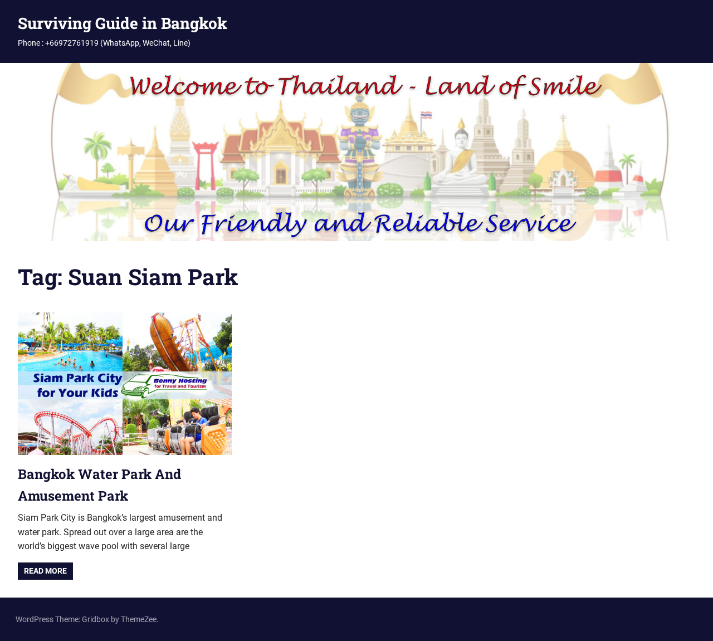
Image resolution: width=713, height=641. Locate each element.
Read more (45, 570)
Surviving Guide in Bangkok (122, 23)
